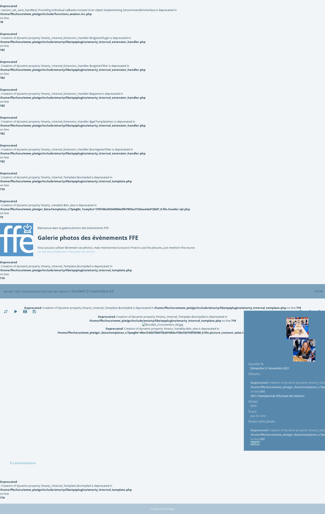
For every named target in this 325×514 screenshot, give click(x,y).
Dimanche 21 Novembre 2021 (269, 368)
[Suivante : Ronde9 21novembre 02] (304, 350)
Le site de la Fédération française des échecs (66, 252)
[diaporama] (15, 312)
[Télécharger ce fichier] (34, 312)
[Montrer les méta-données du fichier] (25, 312)
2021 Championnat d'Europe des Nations (42, 291)
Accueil (8, 291)
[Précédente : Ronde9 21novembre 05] (297, 328)
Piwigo (171, 509)
